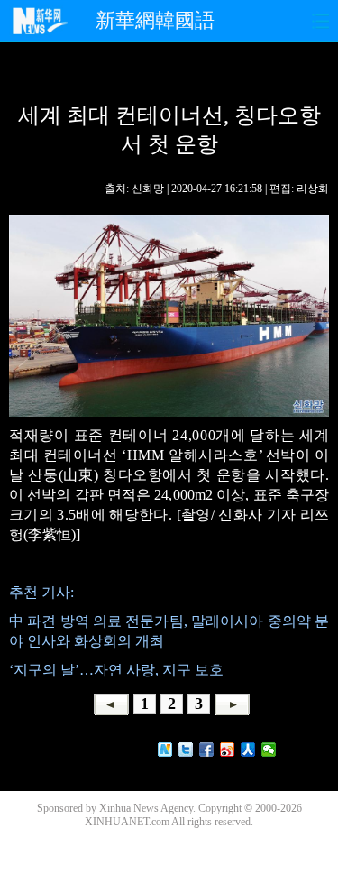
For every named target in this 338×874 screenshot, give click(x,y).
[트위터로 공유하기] (186, 749)
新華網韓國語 (155, 20)
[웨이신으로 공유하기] (269, 749)
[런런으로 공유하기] (248, 749)
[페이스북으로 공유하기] (207, 749)
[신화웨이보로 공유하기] (165, 749)
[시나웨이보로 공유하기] (227, 749)
